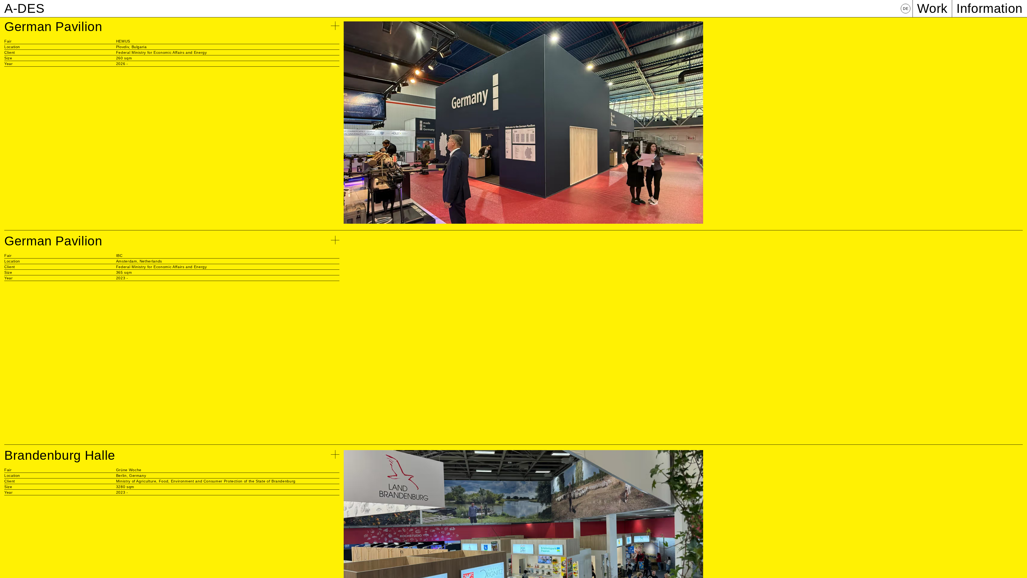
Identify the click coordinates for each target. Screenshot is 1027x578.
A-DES (24, 8)
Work (932, 8)
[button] (456, 8)
